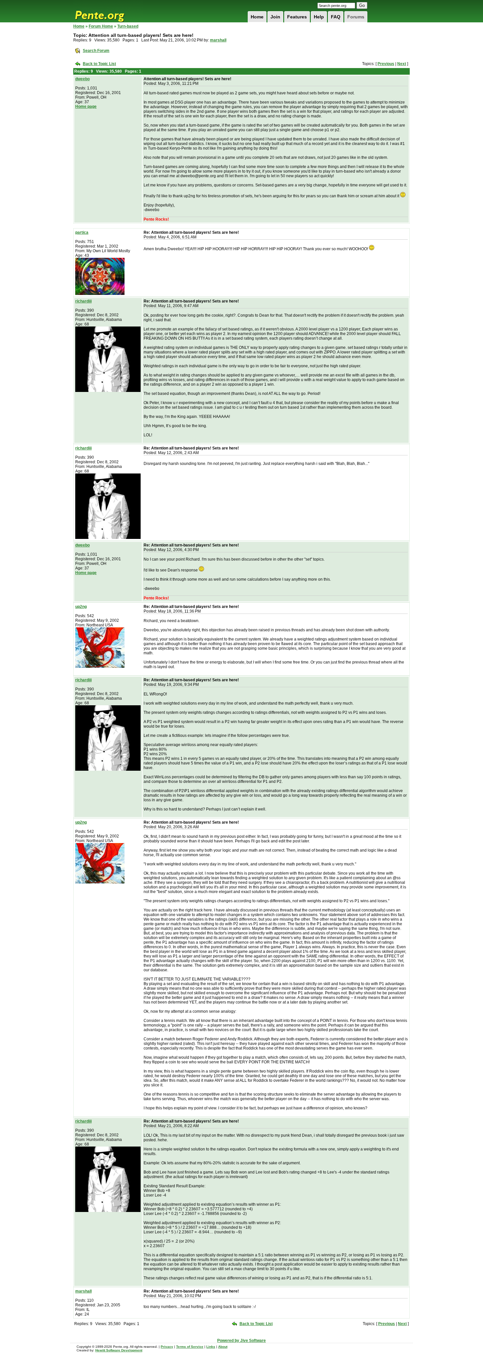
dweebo (82, 79)
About (222, 1346)
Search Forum (96, 50)
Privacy (167, 1346)
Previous (386, 63)
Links (210, 1346)
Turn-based (127, 26)
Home (257, 16)
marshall (218, 40)
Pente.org (108, 11)
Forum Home (101, 26)
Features (297, 16)
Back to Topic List (99, 63)
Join (275, 16)
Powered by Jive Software (241, 1340)
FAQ (335, 16)
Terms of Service (189, 1346)
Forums (355, 16)
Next (401, 63)
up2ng (81, 606)
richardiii (83, 301)
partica (81, 232)
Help (319, 16)
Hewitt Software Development (118, 1350)
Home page (86, 106)
